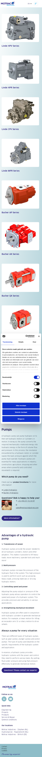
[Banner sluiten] (39, 336)
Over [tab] (34, 342)
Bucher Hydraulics (10, 493)
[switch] (37, 383)
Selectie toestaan (21, 412)
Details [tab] (21, 342)
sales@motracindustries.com (27, 508)
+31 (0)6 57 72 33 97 (26, 501)
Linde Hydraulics (10, 490)
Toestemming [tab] (7, 342)
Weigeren (21, 419)
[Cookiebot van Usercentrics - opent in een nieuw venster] (26, 336)
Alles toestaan (21, 405)
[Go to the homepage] (21, 687)
